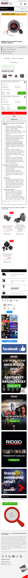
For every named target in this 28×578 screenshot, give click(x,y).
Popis (14, 113)
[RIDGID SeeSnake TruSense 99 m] (25, 97)
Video (21, 58)
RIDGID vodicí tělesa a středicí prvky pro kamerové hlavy (7, 255)
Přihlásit (25, 0)
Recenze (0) (15, 62)
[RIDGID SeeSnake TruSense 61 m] (25, 82)
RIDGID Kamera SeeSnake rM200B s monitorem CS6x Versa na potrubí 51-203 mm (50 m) (20, 227)
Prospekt (8, 58)
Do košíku (21, 93)
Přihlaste (5, 47)
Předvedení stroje (7, 66)
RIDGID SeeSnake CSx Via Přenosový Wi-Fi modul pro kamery (7, 227)
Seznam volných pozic (10, 503)
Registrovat (21, 0)
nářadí (24, 538)
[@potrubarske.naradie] (5, 305)
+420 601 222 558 (7, 71)
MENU (22, 9)
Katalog (15, 58)
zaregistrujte (15, 47)
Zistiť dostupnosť (6, 89)
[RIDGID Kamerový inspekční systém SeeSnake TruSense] (14, 28)
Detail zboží (8, 234)
